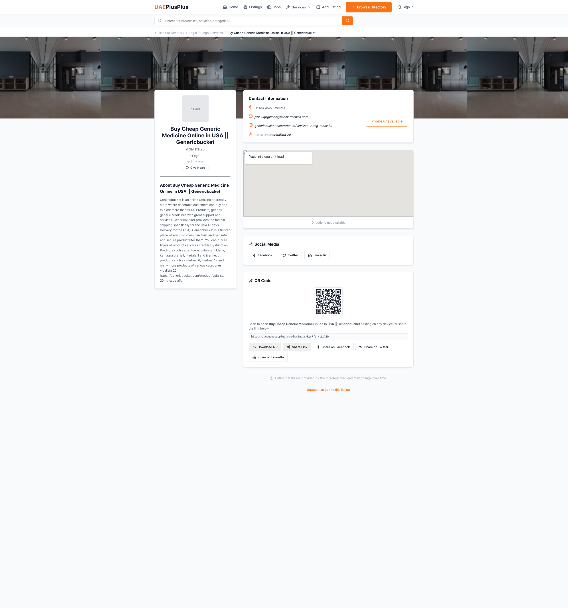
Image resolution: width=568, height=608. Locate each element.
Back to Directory (171, 33)
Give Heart (197, 167)
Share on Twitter (376, 347)
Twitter (293, 255)
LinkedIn (320, 255)
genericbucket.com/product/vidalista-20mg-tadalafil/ (293, 126)
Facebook (265, 255)
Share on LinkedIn (271, 357)
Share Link (299, 347)
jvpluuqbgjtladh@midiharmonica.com (281, 117)
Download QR (268, 347)
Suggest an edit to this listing (328, 389)
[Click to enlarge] (328, 301)
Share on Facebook (336, 347)
